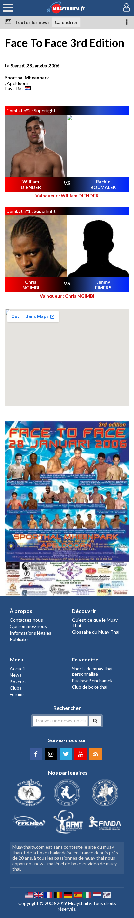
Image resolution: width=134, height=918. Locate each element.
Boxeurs (18, 681)
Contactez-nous (26, 620)
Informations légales (30, 633)
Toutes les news (32, 22)
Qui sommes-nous (28, 626)
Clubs (15, 688)
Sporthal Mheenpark (27, 77)
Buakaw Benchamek (92, 680)
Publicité (19, 639)
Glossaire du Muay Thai (95, 632)
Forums (17, 694)
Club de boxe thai (89, 687)
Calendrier (66, 22)
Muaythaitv (79, 903)
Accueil (17, 668)
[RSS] (95, 754)
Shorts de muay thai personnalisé (92, 671)
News (15, 675)
